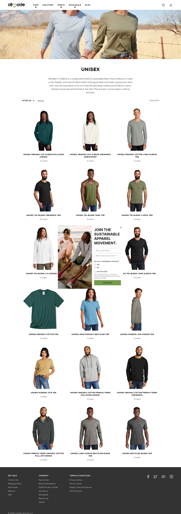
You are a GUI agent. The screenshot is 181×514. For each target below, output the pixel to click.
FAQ (10, 495)
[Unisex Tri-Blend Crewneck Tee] (43, 189)
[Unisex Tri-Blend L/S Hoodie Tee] (43, 248)
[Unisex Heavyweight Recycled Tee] (90, 309)
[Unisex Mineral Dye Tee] (43, 367)
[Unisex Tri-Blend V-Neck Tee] (137, 189)
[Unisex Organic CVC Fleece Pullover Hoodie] (43, 129)
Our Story (48, 5)
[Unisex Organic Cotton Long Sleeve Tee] (137, 129)
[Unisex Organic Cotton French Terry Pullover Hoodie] (90, 367)
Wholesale (75, 5)
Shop (36, 5)
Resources (43, 498)
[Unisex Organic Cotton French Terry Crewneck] (137, 367)
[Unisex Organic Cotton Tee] (43, 309)
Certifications (76, 491)
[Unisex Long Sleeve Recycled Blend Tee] (90, 428)
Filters (26, 100)
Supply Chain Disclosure (80, 487)
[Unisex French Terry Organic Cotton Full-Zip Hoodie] (43, 428)
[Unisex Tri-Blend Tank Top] (90, 189)
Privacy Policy (76, 480)
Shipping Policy (15, 484)
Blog (87, 5)
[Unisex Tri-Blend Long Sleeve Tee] (137, 248)
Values (42, 502)
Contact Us (13, 480)
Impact (61, 5)
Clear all (41, 101)
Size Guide (12, 487)
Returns (11, 491)
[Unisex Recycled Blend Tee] (137, 428)
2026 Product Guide (48, 487)
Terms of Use (76, 484)
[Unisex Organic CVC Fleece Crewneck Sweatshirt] (90, 129)
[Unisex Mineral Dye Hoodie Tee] (137, 309)
